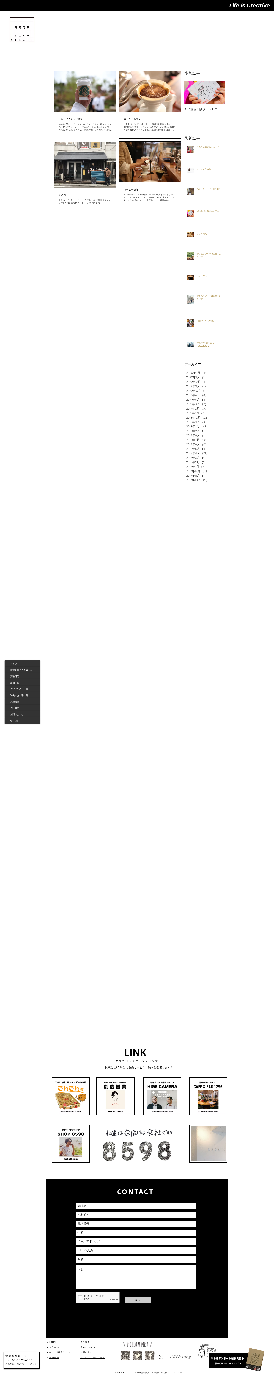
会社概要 (14, 707)
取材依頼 (14, 720)
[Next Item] (219, 93)
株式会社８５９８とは (21, 669)
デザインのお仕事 (19, 688)
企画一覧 (14, 682)
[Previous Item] (190, 93)
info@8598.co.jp (178, 1356)
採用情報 (14, 701)
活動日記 (14, 676)
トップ (13, 663)
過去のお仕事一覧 (19, 695)
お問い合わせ (17, 714)
